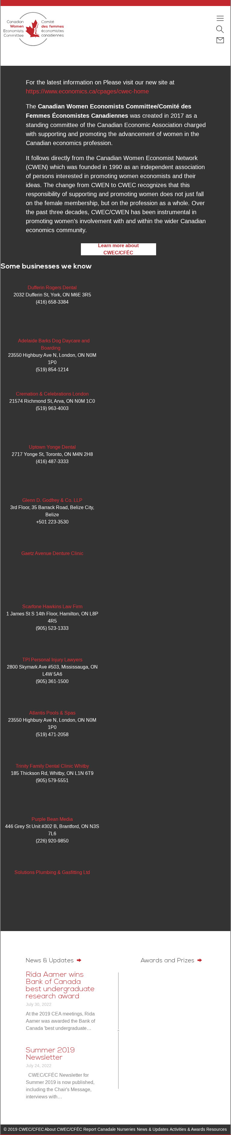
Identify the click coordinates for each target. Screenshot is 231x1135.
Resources (216, 1129)
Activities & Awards (187, 1129)
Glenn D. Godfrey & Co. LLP (52, 500)
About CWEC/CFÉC (63, 1129)
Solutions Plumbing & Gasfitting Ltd (52, 872)
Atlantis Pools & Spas (52, 713)
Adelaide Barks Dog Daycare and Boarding (54, 344)
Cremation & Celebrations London (52, 394)
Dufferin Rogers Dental (52, 287)
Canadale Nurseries (116, 1129)
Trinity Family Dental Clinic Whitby (52, 766)
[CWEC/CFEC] (34, 30)
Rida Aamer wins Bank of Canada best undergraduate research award (60, 985)
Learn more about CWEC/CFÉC (118, 249)
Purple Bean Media (52, 819)
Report (89, 1129)
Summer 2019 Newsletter (50, 1054)
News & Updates (50, 961)
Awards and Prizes (168, 961)
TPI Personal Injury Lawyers (52, 660)
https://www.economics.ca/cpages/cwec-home (87, 91)
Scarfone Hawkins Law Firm (52, 606)
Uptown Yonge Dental (52, 447)
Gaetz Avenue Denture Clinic (52, 553)
